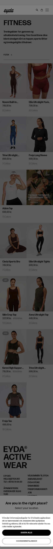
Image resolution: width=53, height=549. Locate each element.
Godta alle (26, 532)
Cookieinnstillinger (26, 541)
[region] (26, 530)
